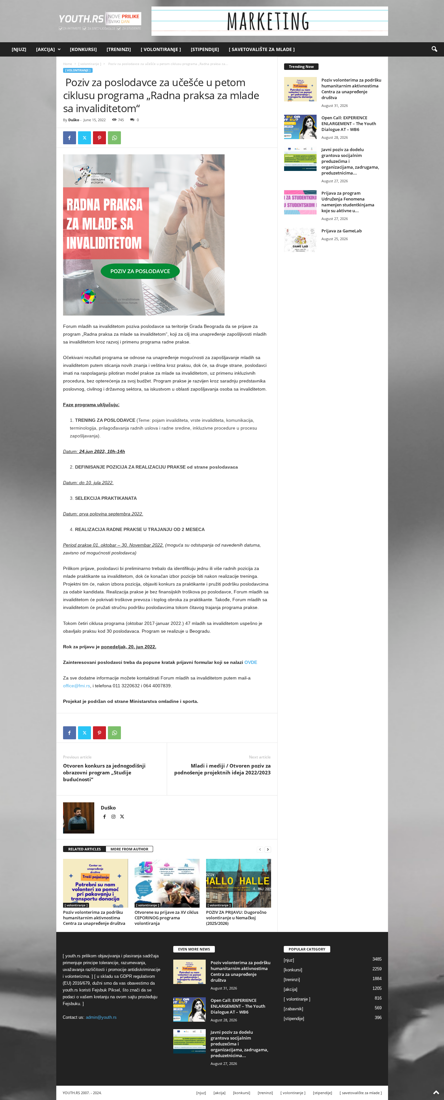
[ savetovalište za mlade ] (262, 49)
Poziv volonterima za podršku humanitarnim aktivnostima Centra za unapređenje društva (94, 917)
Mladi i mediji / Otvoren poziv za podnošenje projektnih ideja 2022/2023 (222, 769)
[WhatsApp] (114, 137)
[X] (84, 137)
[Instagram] (114, 817)
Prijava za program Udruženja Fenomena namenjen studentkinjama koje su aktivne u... (347, 202)
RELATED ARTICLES (84, 849)
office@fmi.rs (76, 685)
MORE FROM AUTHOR (129, 849)
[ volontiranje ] (161, 49)
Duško (73, 119)
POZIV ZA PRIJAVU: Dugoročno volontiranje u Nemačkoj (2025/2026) (236, 917)
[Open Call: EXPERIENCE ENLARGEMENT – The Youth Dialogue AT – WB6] (300, 127)
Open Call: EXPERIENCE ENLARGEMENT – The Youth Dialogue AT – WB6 (348, 123)
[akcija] (45, 49)
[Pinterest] (99, 137)
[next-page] (268, 849)
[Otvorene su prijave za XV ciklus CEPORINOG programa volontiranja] (167, 883)
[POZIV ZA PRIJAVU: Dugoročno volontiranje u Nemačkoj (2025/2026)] (238, 883)
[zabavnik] (293, 1008)
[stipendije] (205, 49)
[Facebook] (69, 137)
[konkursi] (83, 49)
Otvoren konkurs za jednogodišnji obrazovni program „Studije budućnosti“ (104, 772)
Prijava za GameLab (341, 231)
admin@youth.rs (101, 1017)
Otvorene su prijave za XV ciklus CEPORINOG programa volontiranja (166, 917)
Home (67, 63)
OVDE (250, 662)
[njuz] (19, 49)
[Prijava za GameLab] (300, 240)
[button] (434, 49)
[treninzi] (119, 49)
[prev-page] (260, 849)
